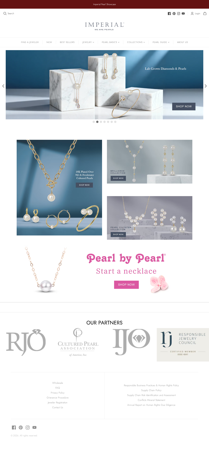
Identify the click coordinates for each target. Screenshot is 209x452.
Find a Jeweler (30, 42)
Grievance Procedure (58, 397)
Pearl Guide (160, 42)
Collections (135, 42)
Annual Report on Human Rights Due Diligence (151, 405)
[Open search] (5, 13)
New (49, 42)
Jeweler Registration (57, 402)
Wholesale (57, 383)
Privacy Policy (57, 393)
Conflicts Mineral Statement (151, 400)
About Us (182, 42)
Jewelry (87, 42)
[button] (3, 86)
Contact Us (57, 407)
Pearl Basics (109, 42)
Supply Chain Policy (151, 390)
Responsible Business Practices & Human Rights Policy (151, 385)
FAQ (57, 388)
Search (11, 13)
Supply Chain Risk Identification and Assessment (151, 395)
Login (197, 13)
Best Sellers (67, 42)
